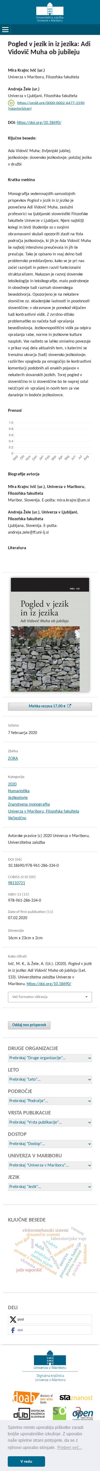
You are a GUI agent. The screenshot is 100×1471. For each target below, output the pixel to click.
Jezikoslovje (18, 798)
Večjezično (17, 818)
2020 (12, 784)
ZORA (13, 759)
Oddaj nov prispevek (29, 1025)
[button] (50, 1319)
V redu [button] (26, 1461)
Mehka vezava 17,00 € (47, 707)
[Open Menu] (5, 29)
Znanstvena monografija (29, 804)
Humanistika (19, 791)
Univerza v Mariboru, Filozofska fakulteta (43, 811)
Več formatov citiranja (29, 997)
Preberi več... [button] (69, 1447)
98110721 (16, 883)
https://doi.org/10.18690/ (39, 123)
